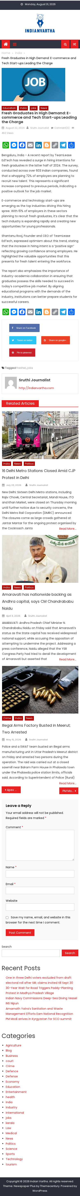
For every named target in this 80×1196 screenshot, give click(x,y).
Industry (11, 1107)
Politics (29, 463)
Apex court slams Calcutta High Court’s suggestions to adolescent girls (14, 790)
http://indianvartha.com (36, 388)
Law (8, 1128)
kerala (10, 1123)
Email (11, 884)
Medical (11, 1133)
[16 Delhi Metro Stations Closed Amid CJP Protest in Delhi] (40, 435)
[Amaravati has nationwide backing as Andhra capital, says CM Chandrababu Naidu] (40, 559)
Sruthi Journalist (39, 127)
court (10, 1061)
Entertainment (16, 1092)
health (10, 1097)
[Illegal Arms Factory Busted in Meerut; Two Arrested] (40, 690)
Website (11, 901)
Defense (12, 1076)
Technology (14, 1159)
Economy (12, 1082)
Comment (14, 827)
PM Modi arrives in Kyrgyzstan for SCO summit (39, 1019)
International (15, 1113)
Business (12, 1056)
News (44, 108)
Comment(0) (62, 127)
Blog (9, 1050)
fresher (21, 368)
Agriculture (13, 1045)
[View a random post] (74, 44)
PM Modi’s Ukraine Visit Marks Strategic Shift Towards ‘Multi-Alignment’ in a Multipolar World (71, 791)
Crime (7, 718)
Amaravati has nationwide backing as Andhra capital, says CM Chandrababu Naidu (37, 601)
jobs (33, 108)
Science (11, 1149)
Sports (10, 1154)
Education (9, 108)
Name (11, 867)
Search (7, 947)
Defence (12, 1071)
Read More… (67, 529)
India (23, 108)
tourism (11, 1164)
